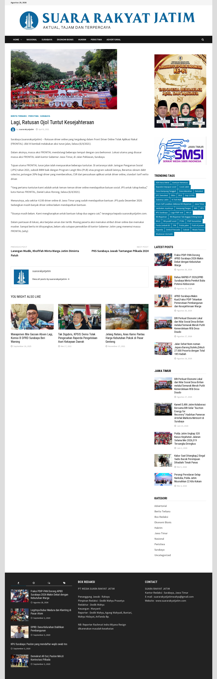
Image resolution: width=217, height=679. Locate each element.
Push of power (198, 225)
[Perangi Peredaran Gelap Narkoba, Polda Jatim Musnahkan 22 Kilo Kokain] (163, 475)
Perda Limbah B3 (163, 225)
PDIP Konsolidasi (194, 221)
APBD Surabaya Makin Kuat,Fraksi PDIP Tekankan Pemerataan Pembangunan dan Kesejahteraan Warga (188, 301)
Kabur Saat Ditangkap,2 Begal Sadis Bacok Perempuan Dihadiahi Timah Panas (189, 459)
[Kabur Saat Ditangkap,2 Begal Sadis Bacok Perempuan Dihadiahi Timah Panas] (163, 456)
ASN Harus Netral (162, 182)
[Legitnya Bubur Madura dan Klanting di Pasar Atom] (19, 610)
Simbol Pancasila (173, 229)
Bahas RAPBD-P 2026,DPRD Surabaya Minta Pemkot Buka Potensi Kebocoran (189, 280)
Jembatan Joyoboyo (164, 208)
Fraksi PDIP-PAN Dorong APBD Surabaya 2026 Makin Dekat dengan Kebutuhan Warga (188, 260)
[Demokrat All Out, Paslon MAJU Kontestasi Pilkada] (19, 656)
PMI (174, 225)
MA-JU (188, 212)
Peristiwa (96, 39)
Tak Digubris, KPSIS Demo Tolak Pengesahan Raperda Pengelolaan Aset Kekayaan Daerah (77, 337)
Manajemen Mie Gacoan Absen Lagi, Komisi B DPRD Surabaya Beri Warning (32, 337)
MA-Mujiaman (161, 217)
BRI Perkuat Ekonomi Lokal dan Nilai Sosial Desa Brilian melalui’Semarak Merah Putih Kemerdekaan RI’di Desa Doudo (189, 325)
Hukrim (82, 39)
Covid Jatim (184, 187)
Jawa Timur (199, 204)
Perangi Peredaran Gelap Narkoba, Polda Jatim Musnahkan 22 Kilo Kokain (188, 478)
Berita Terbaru (19, 116)
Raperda (159, 229)
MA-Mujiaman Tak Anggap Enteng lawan (186, 217)
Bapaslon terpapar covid (166, 187)
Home (16, 39)
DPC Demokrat (162, 195)
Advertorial (114, 39)
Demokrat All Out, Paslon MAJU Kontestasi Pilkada (47, 658)
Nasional (32, 39)
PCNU (182, 221)
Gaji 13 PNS (190, 195)
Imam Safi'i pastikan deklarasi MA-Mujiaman (173, 204)
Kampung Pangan (183, 208)
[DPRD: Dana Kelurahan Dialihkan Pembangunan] (19, 627)
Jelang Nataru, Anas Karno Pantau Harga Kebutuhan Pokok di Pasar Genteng (125, 337)
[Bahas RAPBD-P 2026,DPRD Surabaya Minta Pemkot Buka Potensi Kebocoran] (163, 277)
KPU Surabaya (162, 212)
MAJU (158, 221)
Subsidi (186, 229)
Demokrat (199, 191)
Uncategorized (162, 555)
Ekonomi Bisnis (65, 39)
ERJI (180, 195)
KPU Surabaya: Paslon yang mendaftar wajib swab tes (39, 644)
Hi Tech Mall (176, 199)
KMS (195, 208)
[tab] (18, 583)
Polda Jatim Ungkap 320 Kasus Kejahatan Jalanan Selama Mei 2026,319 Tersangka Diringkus (187, 438)
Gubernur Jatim (162, 199)
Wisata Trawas (198, 229)
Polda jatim (184, 225)
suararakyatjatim (26, 129)
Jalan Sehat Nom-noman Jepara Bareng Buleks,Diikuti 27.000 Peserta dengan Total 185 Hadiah (189, 349)
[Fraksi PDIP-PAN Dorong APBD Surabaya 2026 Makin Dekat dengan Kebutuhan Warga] (163, 255)
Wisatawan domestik (164, 234)
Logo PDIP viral (177, 212)
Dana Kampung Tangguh (166, 191)
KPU (202, 208)
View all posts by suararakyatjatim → (51, 279)
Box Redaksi (161, 517)
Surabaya (47, 39)
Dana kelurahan (185, 191)
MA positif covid (169, 221)
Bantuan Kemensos (180, 182)
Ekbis (173, 195)
